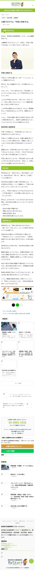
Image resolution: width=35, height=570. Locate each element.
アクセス (15, 521)
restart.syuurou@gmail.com (20, 429)
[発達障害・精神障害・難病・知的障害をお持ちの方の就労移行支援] (17, 4)
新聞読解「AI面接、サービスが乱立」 (22, 466)
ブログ (4, 311)
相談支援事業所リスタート (9, 545)
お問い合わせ (22, 521)
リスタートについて (6, 521)
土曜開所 (14, 311)
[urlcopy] (21, 305)
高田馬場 (28, 313)
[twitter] (13, 305)
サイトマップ (30, 521)
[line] (17, 305)
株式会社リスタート (7, 543)
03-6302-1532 (17, 422)
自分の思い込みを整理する (9, 370)
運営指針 (17, 523)
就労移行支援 (22, 313)
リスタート (5, 313)
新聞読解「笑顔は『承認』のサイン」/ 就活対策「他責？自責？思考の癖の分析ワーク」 (26, 353)
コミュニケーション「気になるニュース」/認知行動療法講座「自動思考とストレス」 (9, 353)
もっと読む (18, 383)
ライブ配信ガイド (6, 547)
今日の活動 (8, 311)
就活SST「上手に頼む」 (25, 332)
